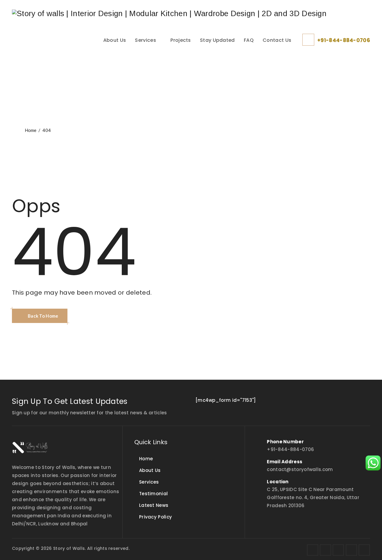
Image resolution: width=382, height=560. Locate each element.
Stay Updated (217, 40)
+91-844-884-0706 (343, 40)
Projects (180, 40)
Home (30, 130)
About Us (114, 40)
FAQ (249, 40)
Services (145, 40)
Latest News (153, 505)
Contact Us (277, 40)
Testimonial (153, 493)
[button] (39, 316)
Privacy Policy (155, 517)
